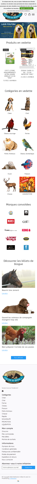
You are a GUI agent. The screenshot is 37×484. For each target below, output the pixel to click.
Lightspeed (13, 478)
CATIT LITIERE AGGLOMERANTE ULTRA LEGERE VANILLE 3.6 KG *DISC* (10, 74)
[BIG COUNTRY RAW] (11, 213)
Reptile (4, 416)
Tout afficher (18, 358)
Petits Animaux (9, 154)
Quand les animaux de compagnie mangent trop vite (17, 318)
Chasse (9, 194)
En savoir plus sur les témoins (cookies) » (18, 10)
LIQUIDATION (27, 194)
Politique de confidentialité (11, 452)
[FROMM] (11, 230)
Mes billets (5, 437)
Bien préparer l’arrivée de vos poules (18, 347)
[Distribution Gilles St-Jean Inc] (12, 14)
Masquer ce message (26, 8)
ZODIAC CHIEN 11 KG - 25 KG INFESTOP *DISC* (27, 72)
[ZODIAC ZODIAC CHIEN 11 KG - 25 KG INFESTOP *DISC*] (27, 58)
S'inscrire (5, 431)
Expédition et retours (9, 457)
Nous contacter (7, 460)
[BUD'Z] (11, 221)
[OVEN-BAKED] (26, 239)
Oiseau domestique (27, 154)
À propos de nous (8, 446)
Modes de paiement (9, 454)
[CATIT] (26, 221)
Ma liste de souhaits (9, 439)
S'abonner (28, 467)
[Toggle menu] (33, 14)
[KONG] (26, 230)
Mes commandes (8, 434)
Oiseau (4, 406)
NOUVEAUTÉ (6, 419)
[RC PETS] (26, 247)
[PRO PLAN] (11, 247)
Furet (10, 174)
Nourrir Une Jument (10, 290)
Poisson (27, 174)
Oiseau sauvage (9, 133)
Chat (27, 113)
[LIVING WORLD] (11, 239)
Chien (10, 113)
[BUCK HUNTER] (26, 213)
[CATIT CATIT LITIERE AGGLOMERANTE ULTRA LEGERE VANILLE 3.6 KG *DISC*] (10, 58)
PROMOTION (6, 422)
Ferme (27, 133)
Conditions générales (9, 449)
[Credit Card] (18, 481)
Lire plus (5, 293)
